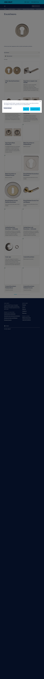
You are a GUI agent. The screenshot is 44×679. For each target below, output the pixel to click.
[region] (22, 106)
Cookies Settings (7, 108)
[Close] (40, 101)
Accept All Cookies (35, 109)
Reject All (26, 109)
